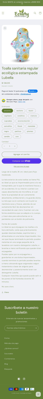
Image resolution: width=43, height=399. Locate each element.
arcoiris (7, 111)
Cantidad (5, 142)
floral (20, 126)
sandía (7, 136)
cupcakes (8, 121)
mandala (31, 126)
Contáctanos (9, 359)
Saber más (21, 102)
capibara (8, 116)
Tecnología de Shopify (25, 393)
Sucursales (8, 354)
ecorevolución (24, 121)
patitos (18, 131)
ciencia (34, 116)
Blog (6, 364)
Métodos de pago (11, 343)
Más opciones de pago (21, 166)
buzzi (31, 111)
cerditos (21, 116)
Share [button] (6, 292)
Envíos (7, 338)
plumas (30, 131)
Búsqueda (8, 369)
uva (17, 136)
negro (6, 131)
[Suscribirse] (35, 328)
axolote (20, 111)
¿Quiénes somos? (11, 348)
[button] (2, 13)
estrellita (8, 126)
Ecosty (18, 393)
